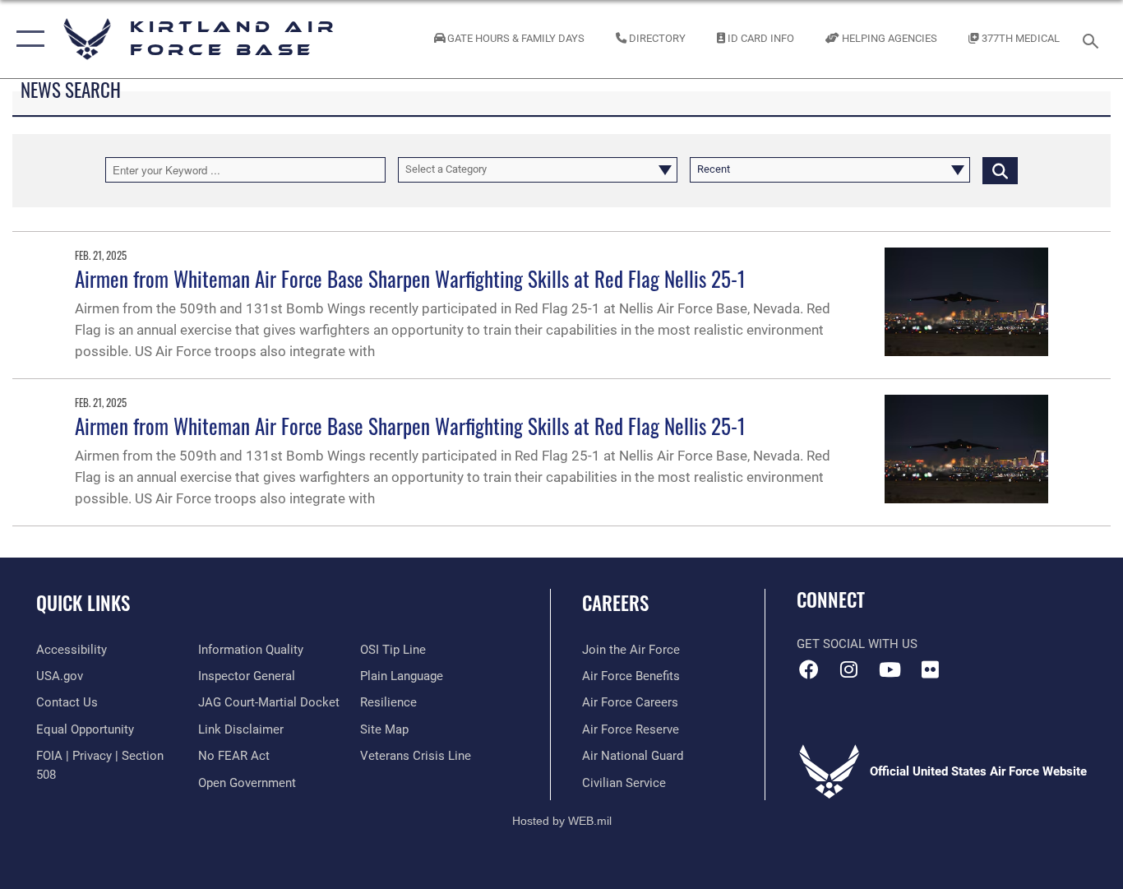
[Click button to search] (1000, 169)
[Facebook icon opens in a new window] (809, 669)
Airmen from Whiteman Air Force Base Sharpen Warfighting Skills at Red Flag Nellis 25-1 (410, 278)
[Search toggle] (1093, 39)
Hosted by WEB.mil (562, 820)
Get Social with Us (857, 644)
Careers (615, 603)
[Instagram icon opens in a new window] (849, 669)
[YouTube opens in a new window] (889, 669)
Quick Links (83, 603)
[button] (26, 39)
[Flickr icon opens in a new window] (929, 669)
